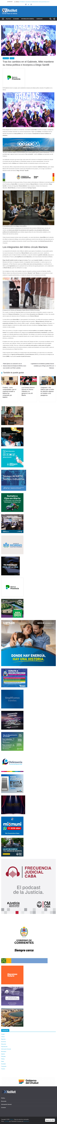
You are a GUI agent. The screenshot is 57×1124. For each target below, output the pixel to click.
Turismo (3, 1068)
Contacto (39, 18)
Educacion (3, 1044)
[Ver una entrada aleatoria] (54, 19)
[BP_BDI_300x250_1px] (14, 69)
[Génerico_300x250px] (12, 407)
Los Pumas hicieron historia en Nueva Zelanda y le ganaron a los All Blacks (28, 391)
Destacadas (5, 58)
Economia (3, 1041)
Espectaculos (4, 1046)
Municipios (3, 1051)
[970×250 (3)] (28, 139)
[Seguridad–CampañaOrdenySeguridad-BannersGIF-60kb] (12, 838)
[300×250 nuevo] (12, 690)
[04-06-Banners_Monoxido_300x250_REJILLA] (12, 775)
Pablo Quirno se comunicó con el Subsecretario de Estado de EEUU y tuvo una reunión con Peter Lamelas (14, 366)
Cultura (3, 1036)
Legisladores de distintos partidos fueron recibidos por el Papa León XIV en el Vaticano (42, 366)
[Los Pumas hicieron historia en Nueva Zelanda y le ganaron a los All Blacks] (28, 377)
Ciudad (3, 1034)
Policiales (3, 1056)
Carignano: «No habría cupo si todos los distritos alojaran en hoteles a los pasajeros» (47, 391)
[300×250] (12, 428)
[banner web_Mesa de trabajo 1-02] (24, 917)
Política (8, 18)
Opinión (3, 1054)
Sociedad (3, 1063)
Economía (16, 18)
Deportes (3, 1039)
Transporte (3, 1066)
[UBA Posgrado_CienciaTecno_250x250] (10, 557)
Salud (2, 1061)
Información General (27, 18)
